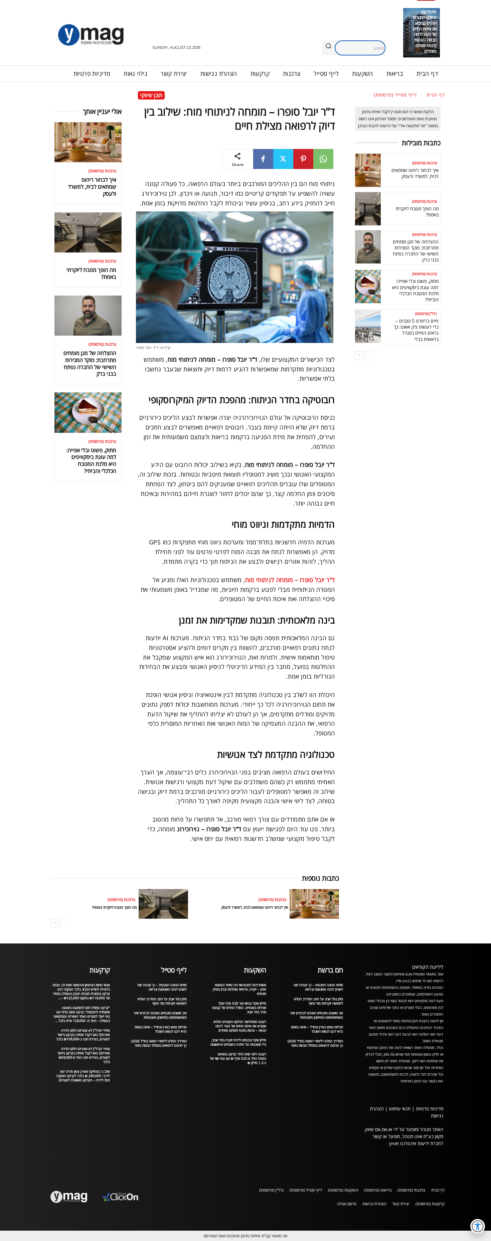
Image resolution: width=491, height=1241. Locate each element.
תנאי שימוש (400, 1108)
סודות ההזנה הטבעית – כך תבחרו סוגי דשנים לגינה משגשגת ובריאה (162, 987)
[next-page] (54, 923)
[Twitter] (283, 159)
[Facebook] (263, 159)
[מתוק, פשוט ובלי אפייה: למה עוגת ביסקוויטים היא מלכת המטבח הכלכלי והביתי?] (88, 412)
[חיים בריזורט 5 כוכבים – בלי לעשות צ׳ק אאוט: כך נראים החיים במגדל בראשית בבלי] (368, 326)
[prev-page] (65, 923)
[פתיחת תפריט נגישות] (477, 1226)
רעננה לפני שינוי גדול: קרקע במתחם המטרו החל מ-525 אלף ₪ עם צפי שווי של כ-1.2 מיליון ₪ (238, 1058)
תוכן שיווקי (151, 95)
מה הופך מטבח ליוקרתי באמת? (91, 273)
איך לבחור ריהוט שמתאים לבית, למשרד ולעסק (92, 186)
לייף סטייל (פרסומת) (395, 95)
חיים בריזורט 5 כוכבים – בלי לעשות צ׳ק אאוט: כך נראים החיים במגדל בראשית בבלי (416, 330)
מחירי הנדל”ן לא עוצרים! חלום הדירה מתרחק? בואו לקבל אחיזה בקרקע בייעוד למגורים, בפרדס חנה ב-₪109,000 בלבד (83, 1034)
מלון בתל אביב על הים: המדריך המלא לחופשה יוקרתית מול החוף (162, 1001)
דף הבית (436, 95)
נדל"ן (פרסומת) (426, 313)
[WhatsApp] (323, 159)
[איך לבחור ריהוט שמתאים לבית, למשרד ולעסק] (88, 142)
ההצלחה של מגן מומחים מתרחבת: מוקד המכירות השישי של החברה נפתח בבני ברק (89, 363)
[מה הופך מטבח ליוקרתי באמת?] (88, 232)
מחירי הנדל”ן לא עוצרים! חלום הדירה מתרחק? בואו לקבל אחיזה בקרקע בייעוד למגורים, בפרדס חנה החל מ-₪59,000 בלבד (83, 1055)
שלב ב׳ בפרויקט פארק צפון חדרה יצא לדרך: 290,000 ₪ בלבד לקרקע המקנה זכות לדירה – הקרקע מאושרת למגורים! (83, 1075)
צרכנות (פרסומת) (102, 171)
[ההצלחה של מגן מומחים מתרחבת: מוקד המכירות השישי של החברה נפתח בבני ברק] (88, 316)
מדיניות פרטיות (429, 1108)
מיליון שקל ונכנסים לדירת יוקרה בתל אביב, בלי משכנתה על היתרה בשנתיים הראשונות (238, 1042)
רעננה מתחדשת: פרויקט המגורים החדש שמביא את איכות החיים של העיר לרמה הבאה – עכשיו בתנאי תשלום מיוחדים (425, 28)
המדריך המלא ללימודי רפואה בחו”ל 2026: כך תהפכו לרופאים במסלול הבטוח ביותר (159, 1043)
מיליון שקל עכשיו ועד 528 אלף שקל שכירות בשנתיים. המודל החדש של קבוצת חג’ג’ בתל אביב (239, 1007)
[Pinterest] (303, 159)
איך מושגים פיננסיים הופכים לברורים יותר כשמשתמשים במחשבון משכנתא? (160, 1015)
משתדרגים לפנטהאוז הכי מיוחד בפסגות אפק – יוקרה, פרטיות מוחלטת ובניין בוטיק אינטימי (239, 989)
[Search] (328, 46)
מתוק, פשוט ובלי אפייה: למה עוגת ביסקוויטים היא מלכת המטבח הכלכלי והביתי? (91, 461)
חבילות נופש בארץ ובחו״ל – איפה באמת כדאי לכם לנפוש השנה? (161, 1029)
